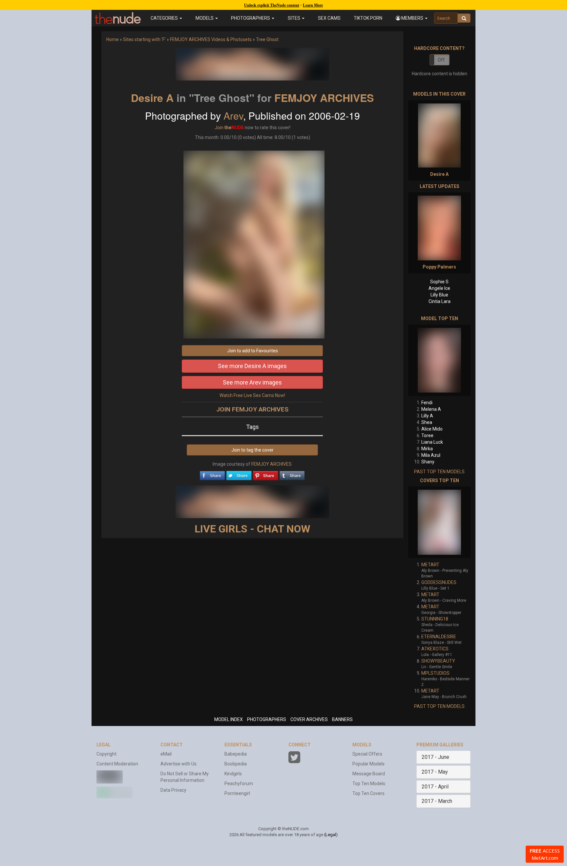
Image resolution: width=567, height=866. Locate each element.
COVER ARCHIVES (309, 719)
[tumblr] (292, 474)
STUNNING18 (434, 618)
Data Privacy (173, 790)
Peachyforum (238, 783)
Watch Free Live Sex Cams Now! (252, 395)
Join (219, 127)
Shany (427, 461)
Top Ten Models (368, 783)
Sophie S (439, 281)
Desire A (152, 97)
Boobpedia (235, 763)
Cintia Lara (440, 301)
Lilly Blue (439, 294)
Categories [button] (165, 18)
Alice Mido (432, 429)
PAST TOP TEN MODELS (439, 471)
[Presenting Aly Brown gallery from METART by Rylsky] (439, 522)
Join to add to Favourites (252, 350)
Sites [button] (294, 18)
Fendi (426, 402)
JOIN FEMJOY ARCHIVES (252, 409)
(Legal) (331, 834)
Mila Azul (430, 455)
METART (430, 564)
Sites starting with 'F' (144, 39)
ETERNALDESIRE (438, 636)
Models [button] (205, 18)
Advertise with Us (178, 763)
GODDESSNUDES (438, 582)
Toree (427, 435)
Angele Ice (439, 288)
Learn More (313, 5)
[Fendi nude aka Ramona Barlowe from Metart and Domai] (439, 360)
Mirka (427, 448)
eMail (166, 754)
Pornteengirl (237, 793)
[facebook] (212, 474)
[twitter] (239, 474)
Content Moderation (117, 763)
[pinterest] (265, 474)
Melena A (431, 409)
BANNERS (342, 719)
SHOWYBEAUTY (438, 661)
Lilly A (427, 415)
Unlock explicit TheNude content (271, 5)
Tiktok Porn (368, 18)
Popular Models (368, 763)
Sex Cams (329, 18)
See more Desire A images (252, 366)
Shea (426, 422)
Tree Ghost (267, 39)
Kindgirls (233, 773)
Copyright (106, 754)
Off (441, 59)
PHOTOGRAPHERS (266, 719)
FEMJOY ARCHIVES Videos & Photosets (211, 39)
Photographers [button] (251, 18)
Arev (233, 115)
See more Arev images (252, 382)
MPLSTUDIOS (435, 673)
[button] (411, 18)
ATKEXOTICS (435, 648)
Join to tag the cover (252, 450)
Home (112, 39)
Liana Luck (432, 442)
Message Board (368, 773)
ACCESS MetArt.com (545, 854)
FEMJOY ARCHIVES (324, 97)
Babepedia (235, 754)
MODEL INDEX (228, 719)
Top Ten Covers (368, 793)
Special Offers (367, 754)
